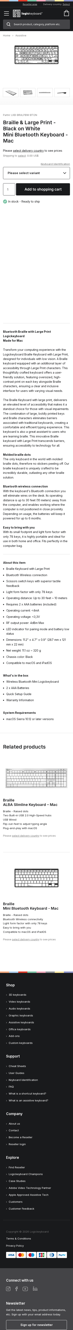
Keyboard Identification (55, 164)
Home (6, 35)
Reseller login (17, 1144)
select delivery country (28, 150)
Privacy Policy (15, 1245)
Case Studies (17, 1181)
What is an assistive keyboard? (28, 1100)
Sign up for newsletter (36, 1325)
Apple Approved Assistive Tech (28, 1194)
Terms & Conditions (18, 1238)
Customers (16, 1201)
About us (14, 1123)
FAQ (11, 1086)
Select (66, 4)
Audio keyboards (19, 1008)
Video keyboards (19, 1001)
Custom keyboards (21, 1042)
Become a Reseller (20, 1137)
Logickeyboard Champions (26, 1174)
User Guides (16, 1073)
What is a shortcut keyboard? (27, 1093)
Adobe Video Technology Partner (30, 1187)
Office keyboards (20, 1029)
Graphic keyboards (21, 1015)
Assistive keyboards (21, 1022)
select (22, 155)
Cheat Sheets (17, 1066)
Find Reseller (17, 1167)
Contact (14, 1130)
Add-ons (14, 1036)
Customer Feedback (21, 1208)
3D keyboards (17, 994)
